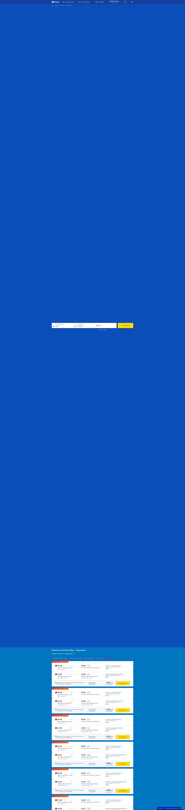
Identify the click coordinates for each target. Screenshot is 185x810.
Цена (107, 658)
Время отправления (89, 658)
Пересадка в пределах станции (60, 658)
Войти (125, 2)
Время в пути (100, 658)
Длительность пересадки (76, 658)
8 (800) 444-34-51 (114, 1)
